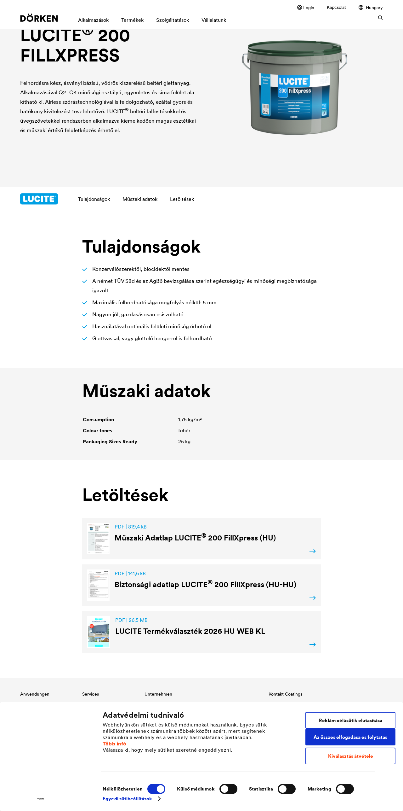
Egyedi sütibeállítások (127, 799)
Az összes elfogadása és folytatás (350, 737)
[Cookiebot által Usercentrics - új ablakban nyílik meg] (40, 798)
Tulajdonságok (94, 198)
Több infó (115, 743)
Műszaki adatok (139, 198)
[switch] (228, 789)
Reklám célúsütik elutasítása (350, 720)
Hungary (374, 7)
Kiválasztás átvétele (350, 756)
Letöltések (182, 198)
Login (308, 7)
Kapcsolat (336, 7)
